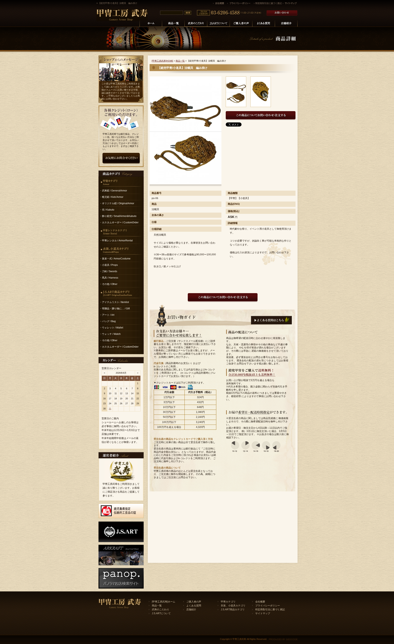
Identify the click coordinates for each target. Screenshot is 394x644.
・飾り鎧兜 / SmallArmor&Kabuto (118, 216)
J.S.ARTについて (161, 613)
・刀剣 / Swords (108, 271)
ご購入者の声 (193, 601)
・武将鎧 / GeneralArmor (113, 190)
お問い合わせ (113, 99)
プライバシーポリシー (267, 605)
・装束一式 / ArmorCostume (115, 258)
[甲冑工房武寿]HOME (162, 61)
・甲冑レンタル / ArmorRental (116, 240)
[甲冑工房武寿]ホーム (163, 601)
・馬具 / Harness (109, 277)
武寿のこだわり (160, 609)
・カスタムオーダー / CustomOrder (119, 222)
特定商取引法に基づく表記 (270, 609)
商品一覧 (180, 61)
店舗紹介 (191, 609)
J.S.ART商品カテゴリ (233, 609)
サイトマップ (262, 613)
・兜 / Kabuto (107, 209)
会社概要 (260, 601)
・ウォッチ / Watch (110, 334)
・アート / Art (107, 314)
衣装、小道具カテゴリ (233, 605)
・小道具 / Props (109, 265)
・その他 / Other (108, 284)
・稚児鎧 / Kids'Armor (111, 197)
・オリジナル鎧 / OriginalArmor (117, 203)
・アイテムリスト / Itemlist (114, 302)
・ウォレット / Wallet (111, 327)
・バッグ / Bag (108, 321)
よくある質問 (193, 605)
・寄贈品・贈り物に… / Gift (115, 308)
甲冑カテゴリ (228, 601)
